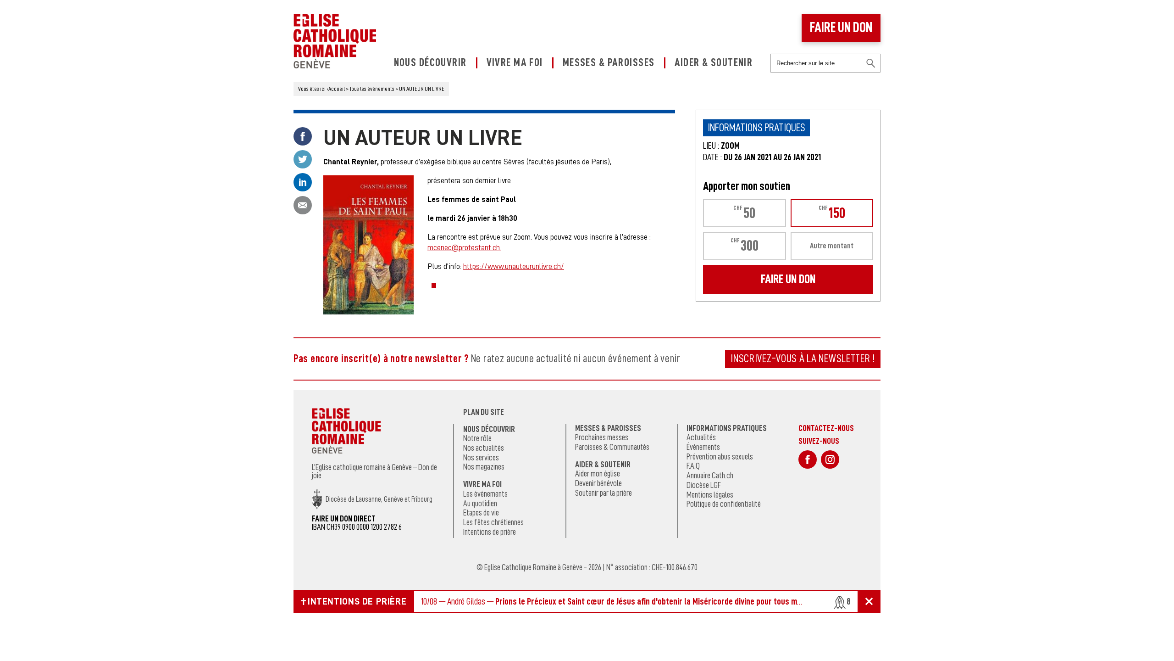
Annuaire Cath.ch (710, 475)
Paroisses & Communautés (612, 447)
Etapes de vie (481, 513)
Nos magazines (483, 467)
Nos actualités (483, 448)
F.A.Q (693, 466)
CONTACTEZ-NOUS (826, 428)
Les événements (485, 494)
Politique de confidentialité (724, 504)
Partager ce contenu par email (303, 205)
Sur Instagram (830, 459)
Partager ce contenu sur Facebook (303, 136)
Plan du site (483, 412)
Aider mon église (597, 474)
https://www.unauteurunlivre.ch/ (513, 266)
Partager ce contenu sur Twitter (303, 159)
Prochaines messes (601, 437)
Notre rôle (477, 438)
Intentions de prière (489, 532)
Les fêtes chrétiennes (493, 522)
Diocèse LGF (704, 485)
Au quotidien (480, 503)
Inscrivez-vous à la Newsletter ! (803, 358)
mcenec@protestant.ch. (464, 248)
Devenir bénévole (598, 483)
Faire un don (841, 27)
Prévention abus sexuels (720, 457)
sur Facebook (807, 459)
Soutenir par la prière (603, 493)
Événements (703, 447)
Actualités (701, 437)
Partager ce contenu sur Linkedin (303, 182)
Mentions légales (710, 495)
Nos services (481, 458)
